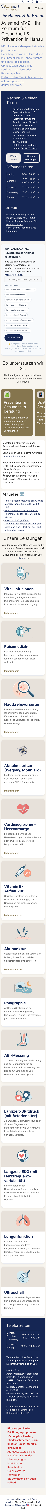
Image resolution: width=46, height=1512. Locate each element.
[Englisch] (27, 1505)
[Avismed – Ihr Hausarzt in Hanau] (10, 7)
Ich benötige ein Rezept (16, 315)
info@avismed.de (13, 275)
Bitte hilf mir (14, 337)
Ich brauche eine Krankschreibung (20, 290)
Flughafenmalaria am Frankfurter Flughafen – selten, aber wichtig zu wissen (22, 513)
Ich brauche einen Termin (16, 325)
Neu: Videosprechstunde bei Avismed (23, 500)
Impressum (12, 1499)
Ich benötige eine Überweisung (19, 320)
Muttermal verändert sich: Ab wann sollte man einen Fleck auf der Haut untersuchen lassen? (22, 527)
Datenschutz (24, 1499)
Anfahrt (9, 1502)
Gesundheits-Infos (12, 456)
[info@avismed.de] (28, 1)
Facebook (21, 1505)
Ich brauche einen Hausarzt (17, 330)
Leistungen (22, 558)
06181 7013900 (29, 148)
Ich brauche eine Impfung (16, 310)
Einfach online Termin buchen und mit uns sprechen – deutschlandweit (22, 81)
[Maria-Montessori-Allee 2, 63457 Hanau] (32, 1)
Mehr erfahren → (13, 613)
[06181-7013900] (23, 1)
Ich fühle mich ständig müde (18, 300)
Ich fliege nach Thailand (16, 305)
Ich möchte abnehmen (15, 295)
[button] (29, 8)
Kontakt (34, 1499)
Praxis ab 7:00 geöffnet (16, 520)
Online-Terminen (21, 132)
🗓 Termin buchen (13, 158)
